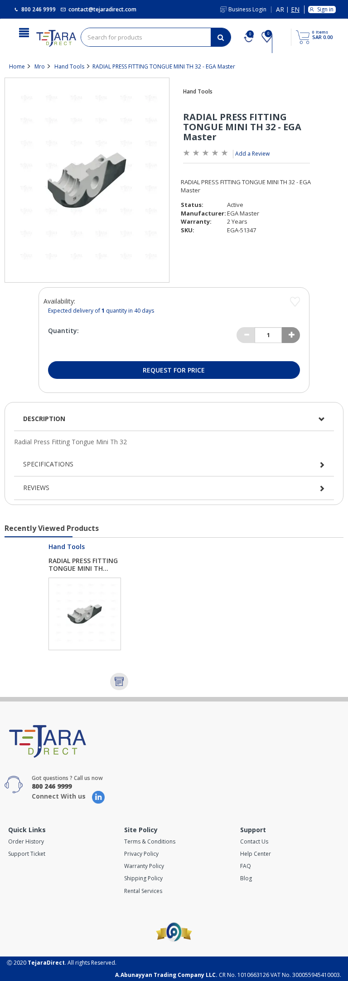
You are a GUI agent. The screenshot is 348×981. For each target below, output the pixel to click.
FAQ (245, 866)
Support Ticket (26, 854)
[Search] (221, 37)
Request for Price (174, 370)
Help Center (255, 854)
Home (17, 66)
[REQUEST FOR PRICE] (119, 681)
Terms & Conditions (149, 841)
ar (280, 10)
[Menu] (24, 32)
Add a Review (252, 153)
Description (44, 418)
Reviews (36, 487)
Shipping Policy (143, 878)
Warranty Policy (144, 866)
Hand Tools (69, 66)
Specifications (48, 464)
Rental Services (143, 891)
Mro (39, 66)
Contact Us (254, 841)
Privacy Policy (141, 854)
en (295, 10)
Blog (246, 878)
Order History (26, 841)
